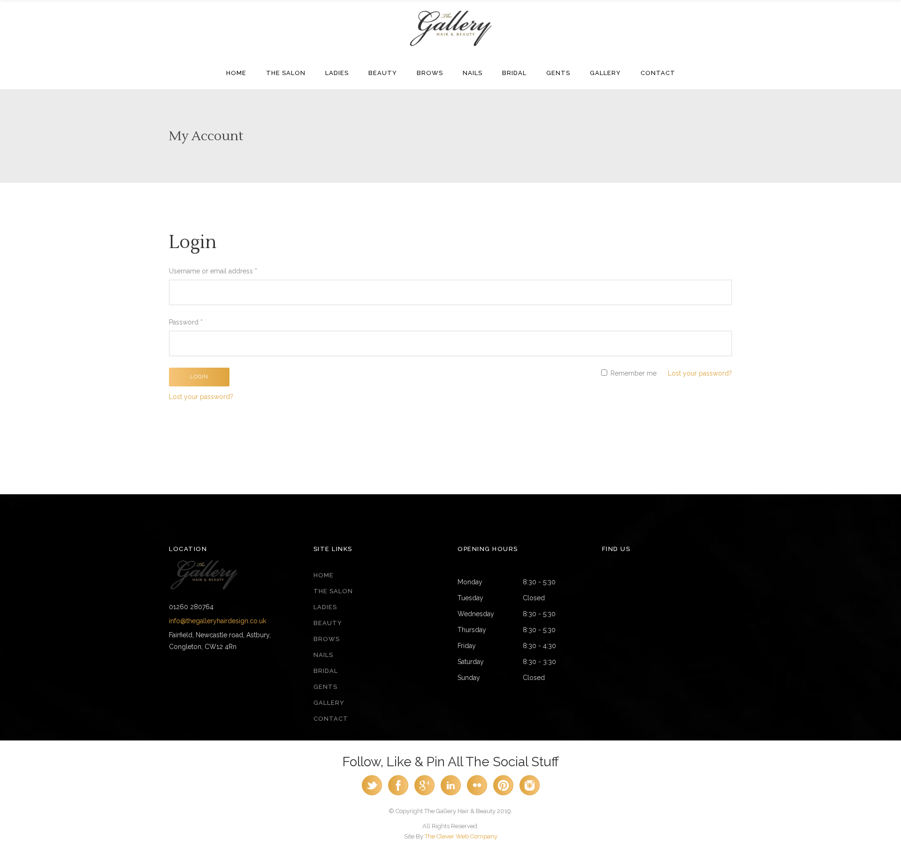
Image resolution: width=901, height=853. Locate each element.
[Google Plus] (424, 793)
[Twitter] (372, 793)
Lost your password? (700, 373)
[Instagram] (529, 793)
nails (323, 654)
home (323, 575)
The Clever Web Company (461, 836)
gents (325, 686)
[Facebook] (398, 793)
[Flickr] (477, 793)
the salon (333, 591)
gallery (328, 702)
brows (326, 638)
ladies (325, 607)
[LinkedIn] (451, 793)
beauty (327, 623)
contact (330, 718)
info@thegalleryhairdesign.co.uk (217, 621)
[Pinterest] (503, 793)
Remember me (633, 373)
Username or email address (213, 271)
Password (186, 322)
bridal (325, 670)
